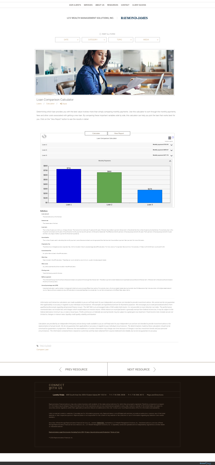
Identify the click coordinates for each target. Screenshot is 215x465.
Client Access (139, 5)
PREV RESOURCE (76, 369)
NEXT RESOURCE (138, 369)
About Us (99, 5)
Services (88, 5)
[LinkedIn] (64, 114)
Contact (125, 5)
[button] (107, 145)
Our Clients (75, 5)
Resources (112, 5)
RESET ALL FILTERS (108, 34)
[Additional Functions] (169, 138)
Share (64, 104)
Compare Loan (43, 349)
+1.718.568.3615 (136, 395)
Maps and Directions (155, 395)
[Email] (64, 117)
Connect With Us (56, 387)
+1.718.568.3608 (118, 395)
